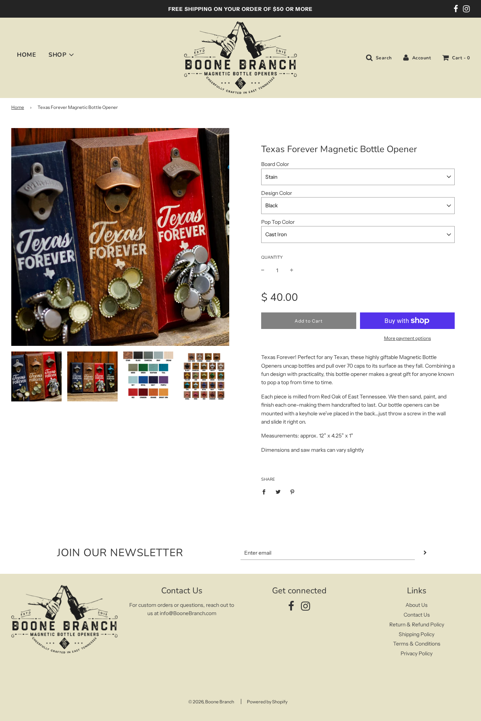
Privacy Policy (417, 653)
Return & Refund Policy (416, 624)
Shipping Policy (416, 634)
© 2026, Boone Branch (211, 701)
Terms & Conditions (416, 643)
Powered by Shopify (267, 701)
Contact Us (417, 614)
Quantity (272, 257)
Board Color (275, 164)
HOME (26, 55)
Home (17, 107)
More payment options (407, 338)
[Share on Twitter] (278, 491)
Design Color (276, 193)
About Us (416, 605)
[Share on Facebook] (266, 491)
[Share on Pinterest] (292, 491)
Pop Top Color (278, 222)
